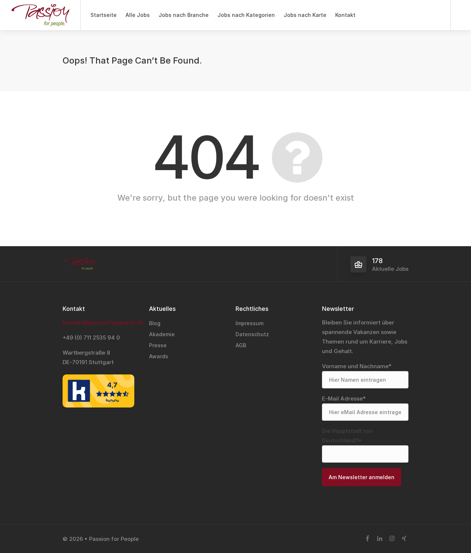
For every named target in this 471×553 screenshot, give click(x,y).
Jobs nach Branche (184, 15)
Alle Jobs (137, 15)
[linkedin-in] (379, 538)
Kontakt (345, 15)
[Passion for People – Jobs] (40, 22)
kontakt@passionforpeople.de (103, 322)
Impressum (249, 323)
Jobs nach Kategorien (246, 15)
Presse (158, 345)
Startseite (104, 15)
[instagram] (391, 538)
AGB (241, 345)
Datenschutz (252, 334)
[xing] (403, 538)
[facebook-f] (367, 538)
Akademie (162, 334)
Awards (158, 356)
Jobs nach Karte (305, 15)
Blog (154, 323)
